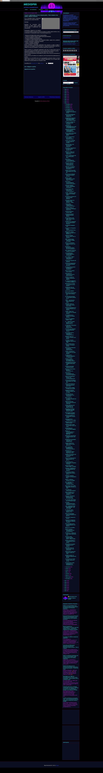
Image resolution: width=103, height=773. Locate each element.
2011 (65, 590)
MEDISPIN (30, 4)
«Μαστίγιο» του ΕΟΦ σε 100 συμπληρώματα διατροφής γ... (70, 167)
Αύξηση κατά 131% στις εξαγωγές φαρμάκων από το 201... (70, 384)
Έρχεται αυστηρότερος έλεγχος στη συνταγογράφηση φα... (70, 377)
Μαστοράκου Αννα (73, 596)
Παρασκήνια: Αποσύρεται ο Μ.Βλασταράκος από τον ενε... (70, 436)
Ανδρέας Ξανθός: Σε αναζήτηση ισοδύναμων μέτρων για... (70, 208)
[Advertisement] (71, 716)
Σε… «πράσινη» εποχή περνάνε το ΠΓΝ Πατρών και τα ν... (70, 322)
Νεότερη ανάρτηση (29, 97)
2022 (65, 96)
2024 (65, 92)
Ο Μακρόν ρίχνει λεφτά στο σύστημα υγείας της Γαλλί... (70, 425)
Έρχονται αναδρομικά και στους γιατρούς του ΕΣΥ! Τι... (70, 459)
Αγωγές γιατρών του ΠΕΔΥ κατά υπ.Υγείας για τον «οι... (70, 444)
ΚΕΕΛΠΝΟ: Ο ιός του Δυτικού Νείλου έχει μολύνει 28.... (69, 548)
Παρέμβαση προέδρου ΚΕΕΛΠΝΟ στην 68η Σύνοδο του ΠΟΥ (70, 410)
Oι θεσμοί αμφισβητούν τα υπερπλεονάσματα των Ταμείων (70, 308)
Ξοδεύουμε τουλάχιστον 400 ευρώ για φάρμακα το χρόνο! (70, 521)
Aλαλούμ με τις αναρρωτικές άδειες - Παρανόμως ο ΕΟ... (70, 451)
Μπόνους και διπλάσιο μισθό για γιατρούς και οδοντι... (70, 243)
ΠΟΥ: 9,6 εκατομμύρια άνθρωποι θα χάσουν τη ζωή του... (70, 514)
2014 (65, 585)
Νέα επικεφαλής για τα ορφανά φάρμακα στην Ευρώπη (70, 524)
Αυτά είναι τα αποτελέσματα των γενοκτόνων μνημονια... (70, 373)
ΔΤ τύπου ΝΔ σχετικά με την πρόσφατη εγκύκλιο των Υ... (70, 297)
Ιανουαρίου (67, 578)
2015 (65, 584)
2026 (65, 89)
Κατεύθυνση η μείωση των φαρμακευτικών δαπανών (70, 197)
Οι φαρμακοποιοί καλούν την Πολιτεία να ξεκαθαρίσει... (70, 268)
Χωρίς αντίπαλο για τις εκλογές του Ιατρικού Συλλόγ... (70, 344)
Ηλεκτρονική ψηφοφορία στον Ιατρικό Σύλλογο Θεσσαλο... (70, 264)
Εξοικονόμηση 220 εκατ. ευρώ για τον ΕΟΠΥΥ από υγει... (70, 175)
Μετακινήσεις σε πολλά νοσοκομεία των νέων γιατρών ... (70, 284)
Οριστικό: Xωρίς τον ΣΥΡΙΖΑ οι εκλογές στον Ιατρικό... (70, 337)
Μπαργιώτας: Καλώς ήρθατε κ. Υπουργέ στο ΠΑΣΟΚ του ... (70, 232)
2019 (65, 101)
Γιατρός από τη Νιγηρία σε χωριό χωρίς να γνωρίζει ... (70, 141)
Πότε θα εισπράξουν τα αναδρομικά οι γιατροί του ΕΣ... (70, 416)
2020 (65, 99)
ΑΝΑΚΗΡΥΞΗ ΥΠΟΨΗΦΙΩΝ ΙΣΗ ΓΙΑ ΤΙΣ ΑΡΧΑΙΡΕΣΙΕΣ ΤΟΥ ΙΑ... (70, 126)
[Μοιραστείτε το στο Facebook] (51, 63)
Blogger (57, 765)
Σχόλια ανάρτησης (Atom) (44, 101)
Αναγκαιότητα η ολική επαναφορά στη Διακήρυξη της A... (69, 563)
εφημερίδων (74, 77)
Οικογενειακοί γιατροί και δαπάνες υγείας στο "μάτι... (70, 552)
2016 (65, 582)
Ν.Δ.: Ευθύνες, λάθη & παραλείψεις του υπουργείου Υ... (69, 257)
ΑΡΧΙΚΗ (26, 9)
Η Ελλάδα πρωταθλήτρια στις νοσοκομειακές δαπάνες (70, 330)
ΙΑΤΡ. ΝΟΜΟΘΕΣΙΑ (33, 9)
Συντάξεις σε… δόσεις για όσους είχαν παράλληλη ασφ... (70, 533)
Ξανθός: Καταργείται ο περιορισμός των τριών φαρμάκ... (70, 352)
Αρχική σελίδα (41, 97)
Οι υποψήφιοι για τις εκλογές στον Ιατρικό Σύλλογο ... (70, 316)
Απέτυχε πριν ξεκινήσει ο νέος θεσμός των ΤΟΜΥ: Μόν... (70, 381)
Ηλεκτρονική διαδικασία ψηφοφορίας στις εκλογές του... (70, 115)
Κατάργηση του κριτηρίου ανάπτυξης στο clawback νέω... (70, 440)
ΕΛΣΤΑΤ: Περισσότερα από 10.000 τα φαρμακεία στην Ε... (69, 137)
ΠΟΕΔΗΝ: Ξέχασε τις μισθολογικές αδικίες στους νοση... (70, 304)
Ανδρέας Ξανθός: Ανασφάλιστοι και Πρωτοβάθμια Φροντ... (70, 359)
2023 (65, 94)
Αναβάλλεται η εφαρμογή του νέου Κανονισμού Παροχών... (70, 222)
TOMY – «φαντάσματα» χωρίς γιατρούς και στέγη (70, 301)
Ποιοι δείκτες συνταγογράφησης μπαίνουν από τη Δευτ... (70, 160)
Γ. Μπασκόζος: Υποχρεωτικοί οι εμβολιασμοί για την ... (70, 205)
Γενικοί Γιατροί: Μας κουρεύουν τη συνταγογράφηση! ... (70, 190)
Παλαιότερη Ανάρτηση (55, 97)
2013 (65, 587)
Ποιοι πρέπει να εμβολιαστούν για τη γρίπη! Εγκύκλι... (69, 274)
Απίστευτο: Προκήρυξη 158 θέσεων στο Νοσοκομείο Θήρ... (70, 497)
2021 (65, 97)
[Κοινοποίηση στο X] (50, 63)
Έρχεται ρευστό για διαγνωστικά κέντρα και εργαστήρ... (70, 402)
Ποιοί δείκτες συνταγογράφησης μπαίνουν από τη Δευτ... (70, 182)
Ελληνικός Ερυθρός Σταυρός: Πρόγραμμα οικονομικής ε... (70, 186)
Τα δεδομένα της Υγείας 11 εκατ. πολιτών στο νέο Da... (70, 560)
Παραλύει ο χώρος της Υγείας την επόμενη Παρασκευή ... (69, 152)
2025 (65, 91)
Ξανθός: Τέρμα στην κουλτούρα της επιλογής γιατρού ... (70, 312)
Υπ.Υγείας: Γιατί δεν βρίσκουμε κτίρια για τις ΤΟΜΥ (70, 341)
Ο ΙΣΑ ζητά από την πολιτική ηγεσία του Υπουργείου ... (69, 395)
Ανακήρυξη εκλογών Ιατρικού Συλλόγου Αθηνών (69, 215)
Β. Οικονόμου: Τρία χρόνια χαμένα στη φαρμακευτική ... (70, 326)
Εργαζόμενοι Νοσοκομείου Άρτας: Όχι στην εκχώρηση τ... (70, 247)
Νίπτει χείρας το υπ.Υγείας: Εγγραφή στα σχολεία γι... (70, 398)
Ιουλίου (67, 568)
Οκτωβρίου (67, 107)
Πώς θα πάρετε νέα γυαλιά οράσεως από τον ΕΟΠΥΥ (70, 134)
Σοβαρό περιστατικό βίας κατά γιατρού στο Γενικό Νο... (70, 171)
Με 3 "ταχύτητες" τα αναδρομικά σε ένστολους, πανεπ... (69, 483)
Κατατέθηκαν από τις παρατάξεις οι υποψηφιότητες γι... (69, 333)
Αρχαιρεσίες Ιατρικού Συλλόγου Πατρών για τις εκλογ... (70, 391)
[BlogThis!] (49, 63)
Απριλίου (67, 573)
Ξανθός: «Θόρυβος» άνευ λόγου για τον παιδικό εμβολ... (70, 193)
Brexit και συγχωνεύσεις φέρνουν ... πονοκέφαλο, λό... (70, 370)
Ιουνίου (67, 570)
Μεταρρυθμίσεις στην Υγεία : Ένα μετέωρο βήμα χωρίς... (70, 218)
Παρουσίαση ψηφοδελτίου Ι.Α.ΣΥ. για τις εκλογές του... (70, 293)
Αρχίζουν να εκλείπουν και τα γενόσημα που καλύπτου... (70, 455)
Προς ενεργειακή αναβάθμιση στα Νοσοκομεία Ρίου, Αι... (70, 447)
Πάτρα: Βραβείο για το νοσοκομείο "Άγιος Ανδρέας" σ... (69, 493)
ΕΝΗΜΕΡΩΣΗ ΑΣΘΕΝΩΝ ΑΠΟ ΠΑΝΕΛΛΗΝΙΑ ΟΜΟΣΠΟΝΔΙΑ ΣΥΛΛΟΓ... (70, 119)
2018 (65, 102)
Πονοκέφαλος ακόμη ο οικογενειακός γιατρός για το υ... (70, 472)
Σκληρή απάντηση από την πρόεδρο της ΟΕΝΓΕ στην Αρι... (70, 406)
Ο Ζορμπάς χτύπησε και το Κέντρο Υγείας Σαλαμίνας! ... (70, 122)
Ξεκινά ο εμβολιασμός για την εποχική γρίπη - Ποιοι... (70, 156)
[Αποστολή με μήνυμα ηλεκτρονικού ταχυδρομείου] (48, 63)
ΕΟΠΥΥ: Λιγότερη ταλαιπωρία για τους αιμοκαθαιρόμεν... (69, 530)
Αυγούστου (67, 566)
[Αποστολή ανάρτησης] (46, 63)
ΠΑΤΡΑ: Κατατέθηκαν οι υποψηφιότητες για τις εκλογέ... (70, 541)
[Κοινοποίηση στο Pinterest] (52, 63)
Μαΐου (66, 571)
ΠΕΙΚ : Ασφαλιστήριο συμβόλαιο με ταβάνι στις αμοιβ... (70, 240)
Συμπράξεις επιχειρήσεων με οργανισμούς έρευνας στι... (70, 149)
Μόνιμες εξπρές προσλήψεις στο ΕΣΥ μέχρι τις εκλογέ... (70, 178)
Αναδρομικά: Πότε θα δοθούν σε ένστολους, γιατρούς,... (70, 288)
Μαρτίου (67, 575)
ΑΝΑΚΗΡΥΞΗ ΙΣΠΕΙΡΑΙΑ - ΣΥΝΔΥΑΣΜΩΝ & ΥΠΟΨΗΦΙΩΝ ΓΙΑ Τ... (70, 130)
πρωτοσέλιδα (69, 77)
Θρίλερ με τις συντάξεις (70, 527)
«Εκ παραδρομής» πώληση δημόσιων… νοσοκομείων (70, 254)
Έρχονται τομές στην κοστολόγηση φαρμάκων (69, 145)
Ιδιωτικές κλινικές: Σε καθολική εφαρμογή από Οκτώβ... (70, 556)
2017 (65, 580)
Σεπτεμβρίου (68, 109)
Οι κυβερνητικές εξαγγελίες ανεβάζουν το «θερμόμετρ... (70, 356)
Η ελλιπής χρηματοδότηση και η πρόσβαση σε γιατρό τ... (70, 503)
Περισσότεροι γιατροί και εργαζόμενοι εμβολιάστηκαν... (70, 348)
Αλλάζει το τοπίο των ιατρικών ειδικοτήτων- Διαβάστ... (70, 278)
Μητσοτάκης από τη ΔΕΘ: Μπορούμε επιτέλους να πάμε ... (70, 486)
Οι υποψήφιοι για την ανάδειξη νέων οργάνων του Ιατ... (70, 111)
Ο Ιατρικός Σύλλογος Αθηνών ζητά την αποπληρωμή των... (69, 163)
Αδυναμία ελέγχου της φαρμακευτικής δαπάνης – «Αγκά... (69, 201)
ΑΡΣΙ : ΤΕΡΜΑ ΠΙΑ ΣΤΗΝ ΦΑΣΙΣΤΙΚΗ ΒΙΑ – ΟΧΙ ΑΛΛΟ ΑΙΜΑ (70, 507)
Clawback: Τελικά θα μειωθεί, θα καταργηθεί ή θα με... (70, 476)
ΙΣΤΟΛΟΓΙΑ (41, 9)
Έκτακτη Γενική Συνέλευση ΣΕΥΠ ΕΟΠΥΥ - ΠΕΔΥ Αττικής (70, 537)
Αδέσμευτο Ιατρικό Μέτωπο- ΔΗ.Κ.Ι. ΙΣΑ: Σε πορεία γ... (70, 236)
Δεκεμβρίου (67, 104)
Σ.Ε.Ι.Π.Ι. (46, 9)
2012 (65, 589)
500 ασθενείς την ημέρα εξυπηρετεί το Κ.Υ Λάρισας (70, 545)
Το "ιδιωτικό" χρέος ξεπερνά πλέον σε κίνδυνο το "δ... (69, 510)
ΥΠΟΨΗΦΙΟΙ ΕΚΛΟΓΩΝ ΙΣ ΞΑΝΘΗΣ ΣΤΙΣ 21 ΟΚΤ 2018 (70, 363)
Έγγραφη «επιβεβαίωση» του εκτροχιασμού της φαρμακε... (70, 469)
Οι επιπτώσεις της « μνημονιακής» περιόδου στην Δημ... (70, 462)
